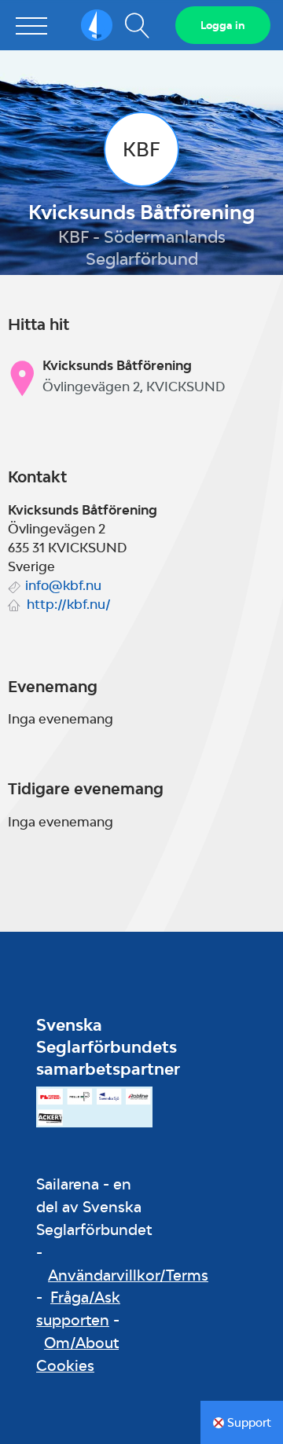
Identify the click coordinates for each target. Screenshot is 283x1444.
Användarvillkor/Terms (128, 1275)
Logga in (222, 25)
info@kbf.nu (63, 585)
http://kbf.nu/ (69, 604)
